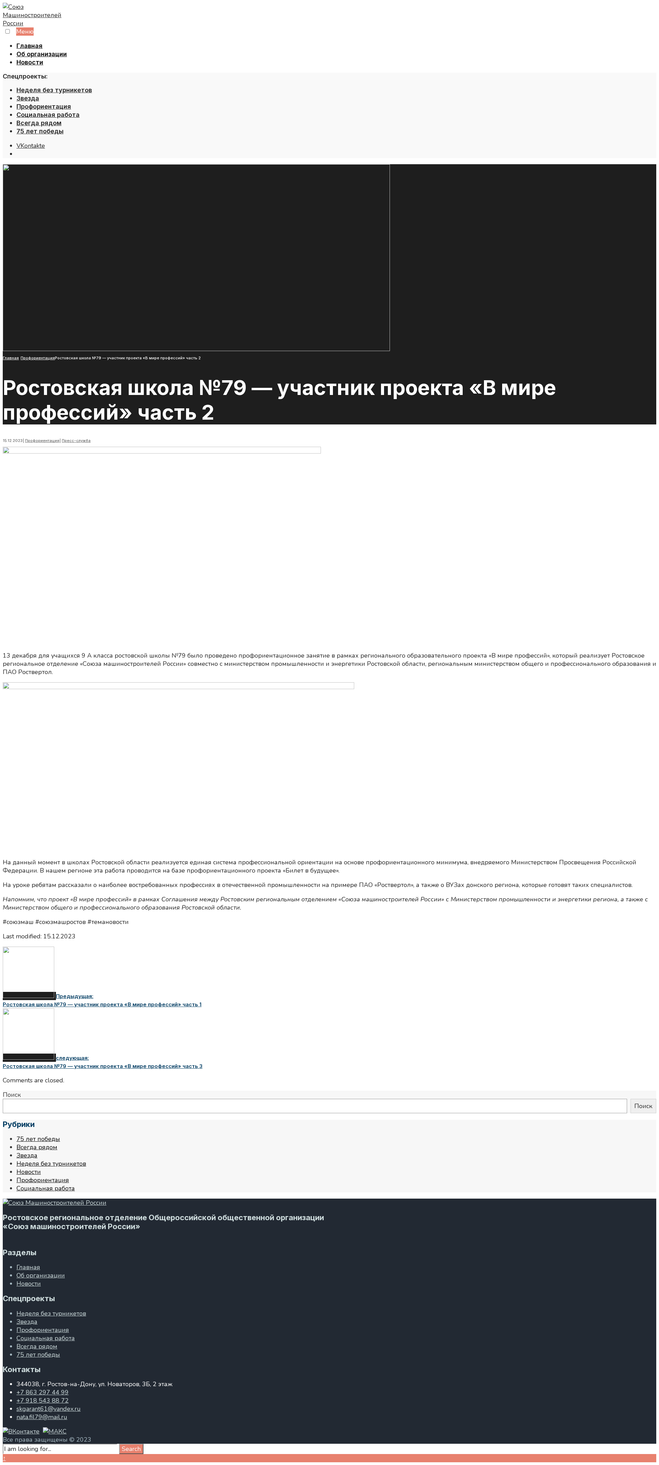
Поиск (12, 1095)
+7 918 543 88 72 (42, 1400)
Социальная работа (48, 114)
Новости (29, 62)
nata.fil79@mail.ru (41, 1417)
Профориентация (43, 106)
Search (131, 1449)
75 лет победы (39, 131)
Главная (29, 45)
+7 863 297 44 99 (42, 1392)
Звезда (27, 98)
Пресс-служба (76, 440)
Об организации (41, 54)
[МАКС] (55, 1431)
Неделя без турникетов (54, 90)
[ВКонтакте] (21, 1431)
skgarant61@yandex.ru (48, 1409)
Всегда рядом (38, 123)
